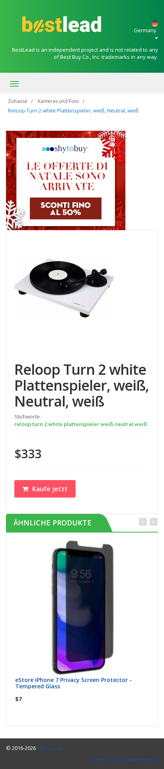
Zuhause (17, 101)
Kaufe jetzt (50, 488)
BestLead (51, 748)
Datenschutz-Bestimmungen (124, 759)
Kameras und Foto (58, 101)
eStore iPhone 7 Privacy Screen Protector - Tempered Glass (73, 683)
